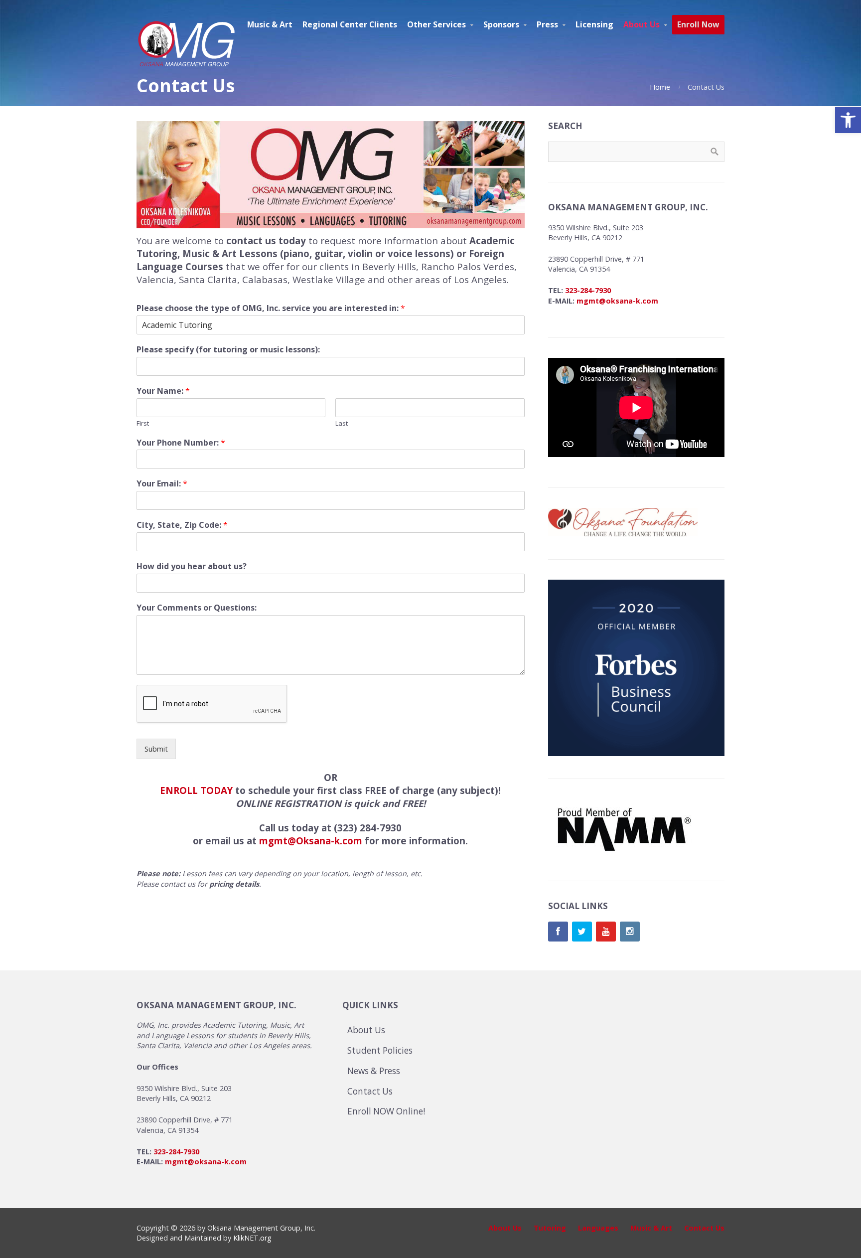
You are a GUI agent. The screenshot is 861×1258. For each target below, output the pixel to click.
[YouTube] (606, 932)
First (143, 423)
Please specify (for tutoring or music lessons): (228, 349)
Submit (156, 749)
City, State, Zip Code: (182, 525)
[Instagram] (630, 932)
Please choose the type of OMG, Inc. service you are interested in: (271, 308)
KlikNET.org (252, 1238)
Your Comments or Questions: (197, 608)
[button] (848, 120)
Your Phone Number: (181, 443)
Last (341, 423)
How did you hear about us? (192, 566)
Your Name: (163, 391)
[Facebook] (558, 932)
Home (660, 87)
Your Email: (162, 483)
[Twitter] (582, 932)
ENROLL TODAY (196, 790)
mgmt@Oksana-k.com (310, 840)
